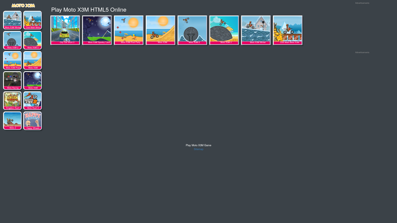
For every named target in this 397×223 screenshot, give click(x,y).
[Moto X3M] (23, 5)
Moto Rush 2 (32, 99)
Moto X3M (32, 59)
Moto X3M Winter (12, 19)
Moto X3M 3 (32, 39)
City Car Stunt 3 (65, 29)
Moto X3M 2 (12, 39)
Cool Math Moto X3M (32, 19)
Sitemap (198, 149)
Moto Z (12, 120)
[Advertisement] (362, 27)
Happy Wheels (32, 120)
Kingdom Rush (12, 99)
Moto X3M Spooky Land (32, 79)
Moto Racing (12, 79)
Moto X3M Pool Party (12, 59)
